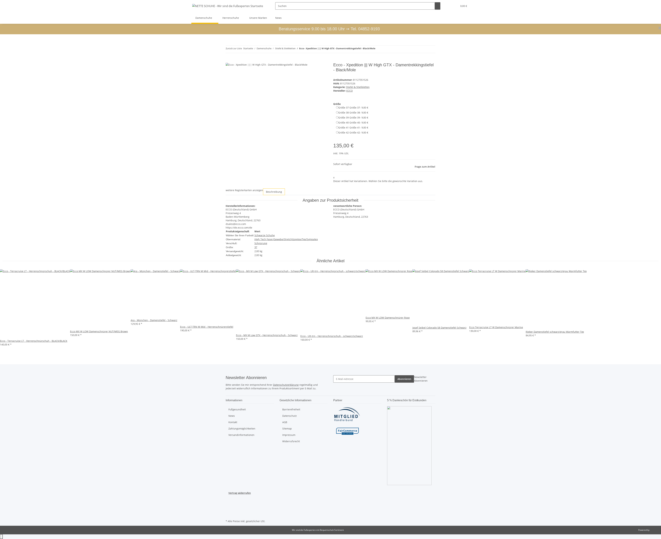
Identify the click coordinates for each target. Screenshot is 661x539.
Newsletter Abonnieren (421, 378)
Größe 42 (353, 132)
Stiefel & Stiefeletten (358, 87)
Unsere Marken (258, 17)
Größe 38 (353, 112)
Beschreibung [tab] (274, 191)
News (278, 17)
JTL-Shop (654, 529)
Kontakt (232, 422)
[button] (448, 6)
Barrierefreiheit (291, 409)
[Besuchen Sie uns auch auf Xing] (228, 511)
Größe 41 (353, 127)
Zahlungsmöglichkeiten (241, 428)
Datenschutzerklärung (286, 384)
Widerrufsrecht (291, 441)
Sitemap (287, 428)
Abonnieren (404, 379)
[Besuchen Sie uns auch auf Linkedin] (228, 515)
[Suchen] (437, 6)
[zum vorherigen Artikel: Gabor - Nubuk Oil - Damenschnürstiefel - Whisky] (378, 49)
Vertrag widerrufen (239, 493)
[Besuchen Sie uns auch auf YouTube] (228, 503)
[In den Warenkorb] (228, 61)
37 (255, 247)
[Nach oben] (1, 536)
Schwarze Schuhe (264, 235)
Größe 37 (353, 107)
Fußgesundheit (237, 409)
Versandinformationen (241, 435)
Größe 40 (353, 122)
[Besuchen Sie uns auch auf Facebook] (228, 499)
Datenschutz (289, 415)
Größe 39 (353, 117)
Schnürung (260, 243)
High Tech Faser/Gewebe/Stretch (273, 239)
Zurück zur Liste (234, 48)
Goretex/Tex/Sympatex (305, 239)
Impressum (288, 435)
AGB (284, 422)
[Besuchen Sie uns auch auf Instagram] (228, 507)
